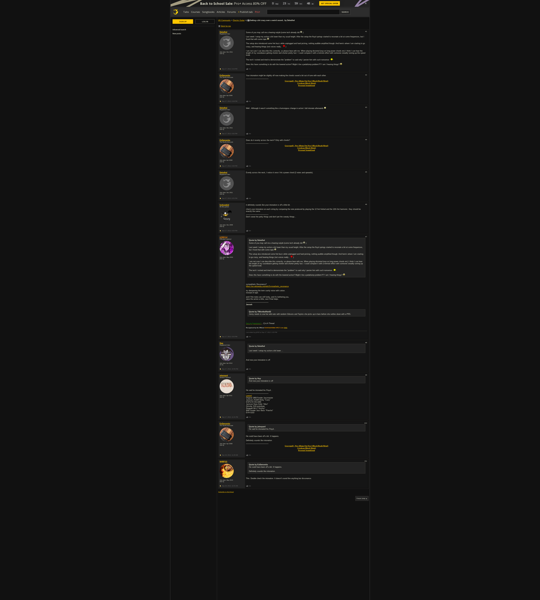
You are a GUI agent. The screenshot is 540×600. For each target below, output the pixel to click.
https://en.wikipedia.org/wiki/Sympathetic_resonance (267, 286)
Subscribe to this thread (226, 492)
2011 (285, 327)
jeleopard (224, 375)
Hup (221, 343)
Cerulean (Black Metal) (306, 83)
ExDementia (225, 75)
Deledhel (223, 32)
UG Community (224, 20)
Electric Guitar (239, 20)
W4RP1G (223, 462)
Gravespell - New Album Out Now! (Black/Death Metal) (306, 81)
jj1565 (222, 237)
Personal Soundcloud (306, 85)
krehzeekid (224, 205)
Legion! (249, 396)
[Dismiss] (366, 3)
